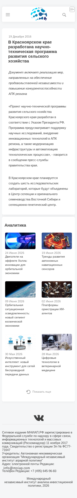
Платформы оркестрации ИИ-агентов (53, 309)
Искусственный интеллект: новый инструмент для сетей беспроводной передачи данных (20, 366)
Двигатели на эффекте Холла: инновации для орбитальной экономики (16, 265)
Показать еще (41, 391)
